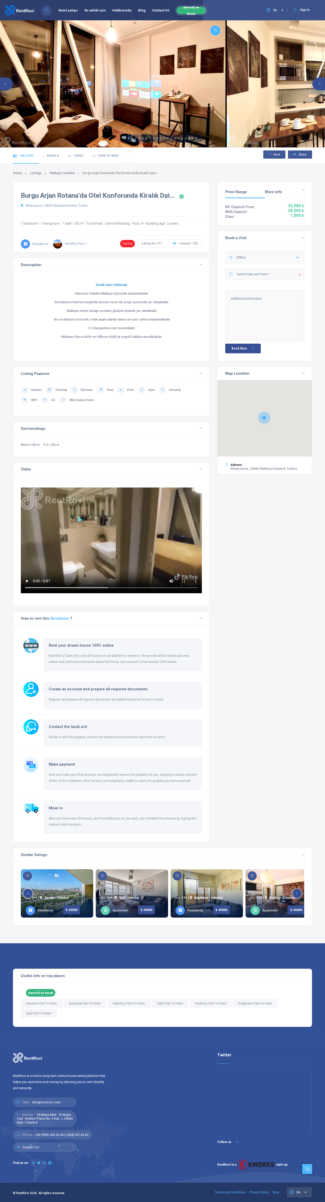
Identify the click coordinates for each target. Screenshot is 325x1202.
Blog (141, 10)
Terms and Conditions (230, 1192)
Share (302, 154)
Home (17, 173)
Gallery (27, 155)
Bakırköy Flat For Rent (129, 1003)
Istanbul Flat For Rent (41, 1003)
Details (53, 155)
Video (79, 155)
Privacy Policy (259, 1192)
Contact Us (160, 10)
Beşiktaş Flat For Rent (85, 1003)
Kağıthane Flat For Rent (255, 1003)
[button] (128, 138)
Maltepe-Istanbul (62, 173)
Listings (36, 173)
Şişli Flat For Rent (38, 1013)
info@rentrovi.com (46, 1102)
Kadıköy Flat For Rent (210, 1003)
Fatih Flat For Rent (170, 1003)
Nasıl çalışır (68, 10)
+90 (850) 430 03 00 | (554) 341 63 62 (61, 1135)
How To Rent (109, 155)
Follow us (224, 1142)
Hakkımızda (122, 10)
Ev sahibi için (95, 10)
